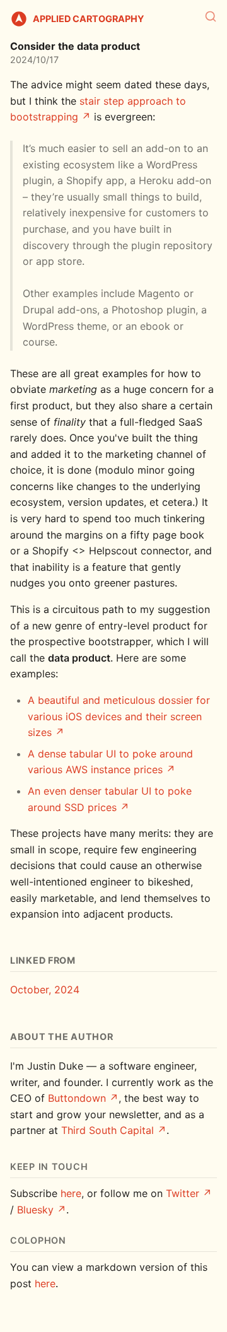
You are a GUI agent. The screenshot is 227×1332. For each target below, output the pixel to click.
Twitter (182, 1193)
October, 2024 (44, 989)
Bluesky (35, 1209)
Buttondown (77, 1098)
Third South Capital (107, 1130)
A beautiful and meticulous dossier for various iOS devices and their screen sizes (119, 716)
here (71, 1193)
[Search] (210, 16)
